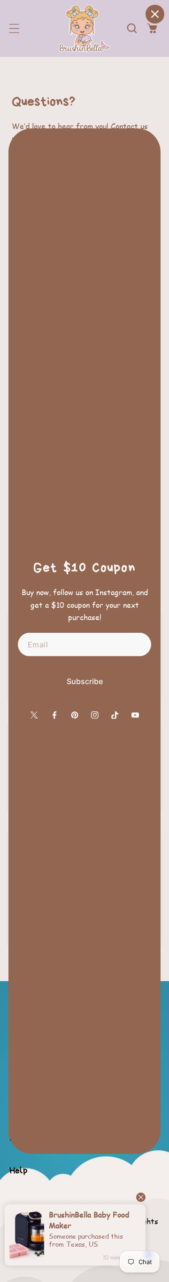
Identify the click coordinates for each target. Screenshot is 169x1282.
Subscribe (85, 681)
